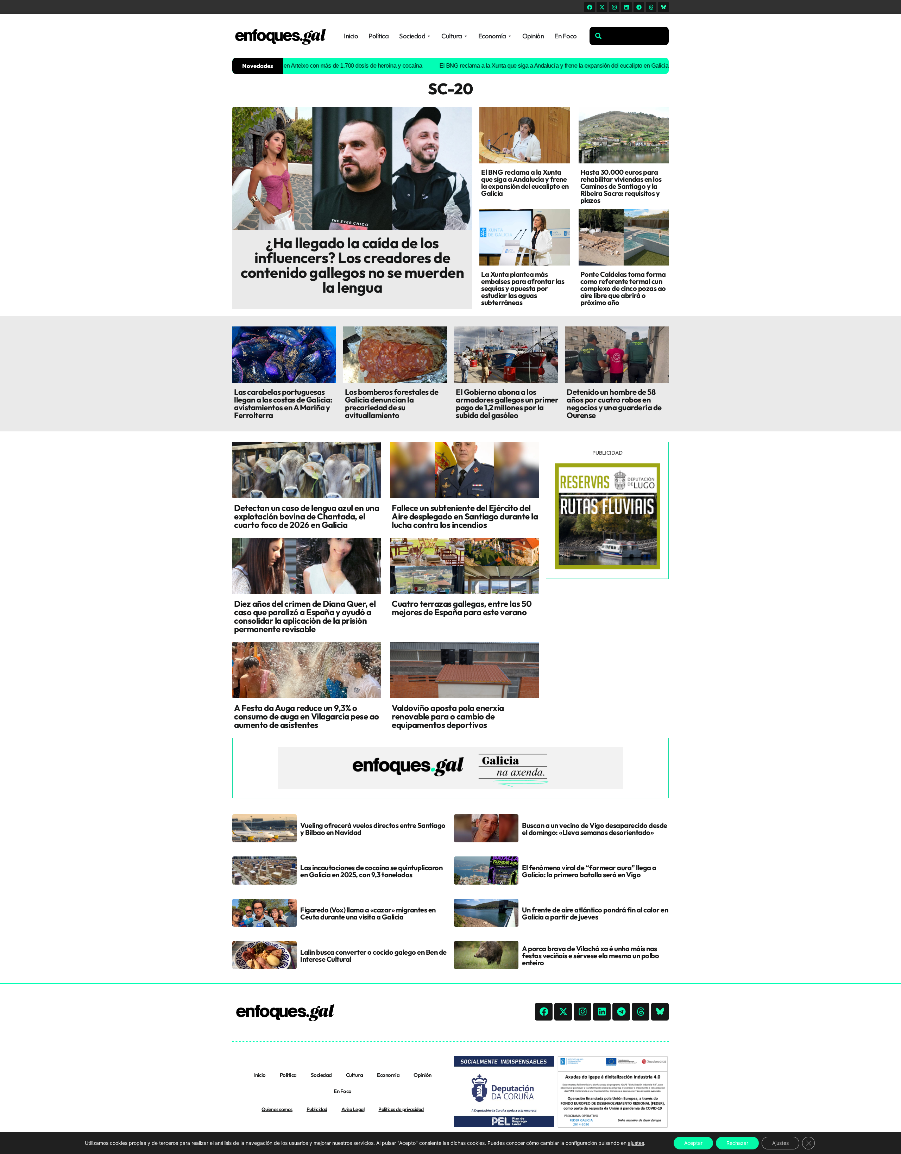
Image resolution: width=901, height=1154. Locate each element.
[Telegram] (639, 7)
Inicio (260, 1075)
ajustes (636, 1143)
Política (288, 1075)
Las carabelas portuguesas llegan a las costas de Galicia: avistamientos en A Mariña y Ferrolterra (283, 403)
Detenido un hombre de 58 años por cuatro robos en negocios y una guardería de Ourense (614, 403)
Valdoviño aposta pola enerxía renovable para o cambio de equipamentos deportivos (448, 716)
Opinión (422, 1075)
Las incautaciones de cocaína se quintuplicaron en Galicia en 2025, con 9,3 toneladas (371, 871)
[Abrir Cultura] (466, 36)
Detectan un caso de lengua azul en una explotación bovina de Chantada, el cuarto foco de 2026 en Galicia (306, 516)
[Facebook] (589, 7)
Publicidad (317, 1109)
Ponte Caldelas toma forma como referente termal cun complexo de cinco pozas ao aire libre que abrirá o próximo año (623, 288)
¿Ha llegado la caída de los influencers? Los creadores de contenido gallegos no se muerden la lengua (352, 265)
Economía (388, 1075)
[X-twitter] (602, 7)
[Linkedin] (626, 7)
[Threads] (651, 7)
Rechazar (737, 1143)
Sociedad (321, 1075)
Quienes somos (277, 1109)
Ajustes (780, 1143)
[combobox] (629, 36)
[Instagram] (614, 7)
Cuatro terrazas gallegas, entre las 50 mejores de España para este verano (461, 607)
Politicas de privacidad (401, 1109)
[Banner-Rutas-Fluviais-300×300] (607, 567)
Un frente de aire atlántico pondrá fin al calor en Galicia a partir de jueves (595, 913)
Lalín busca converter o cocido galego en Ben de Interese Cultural (373, 955)
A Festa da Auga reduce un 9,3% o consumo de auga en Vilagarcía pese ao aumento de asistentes (306, 716)
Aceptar (693, 1143)
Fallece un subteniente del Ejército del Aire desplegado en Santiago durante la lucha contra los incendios (465, 516)
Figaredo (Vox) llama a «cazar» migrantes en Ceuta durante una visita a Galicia (368, 913)
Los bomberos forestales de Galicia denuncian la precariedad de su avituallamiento (391, 403)
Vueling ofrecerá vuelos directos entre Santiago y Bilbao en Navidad (373, 829)
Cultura (354, 1075)
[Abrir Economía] (510, 36)
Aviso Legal (353, 1109)
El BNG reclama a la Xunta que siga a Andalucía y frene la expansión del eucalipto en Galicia (509, 65)
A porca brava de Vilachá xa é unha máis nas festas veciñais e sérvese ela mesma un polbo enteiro (590, 955)
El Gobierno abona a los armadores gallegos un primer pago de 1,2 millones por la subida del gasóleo (507, 403)
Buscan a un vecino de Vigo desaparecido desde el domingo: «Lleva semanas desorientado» (594, 829)
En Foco (343, 1091)
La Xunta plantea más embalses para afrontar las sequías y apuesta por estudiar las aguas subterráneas (522, 288)
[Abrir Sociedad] (429, 36)
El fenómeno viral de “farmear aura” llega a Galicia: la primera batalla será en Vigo (589, 871)
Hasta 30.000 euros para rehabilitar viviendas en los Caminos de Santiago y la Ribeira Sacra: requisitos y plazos (621, 186)
